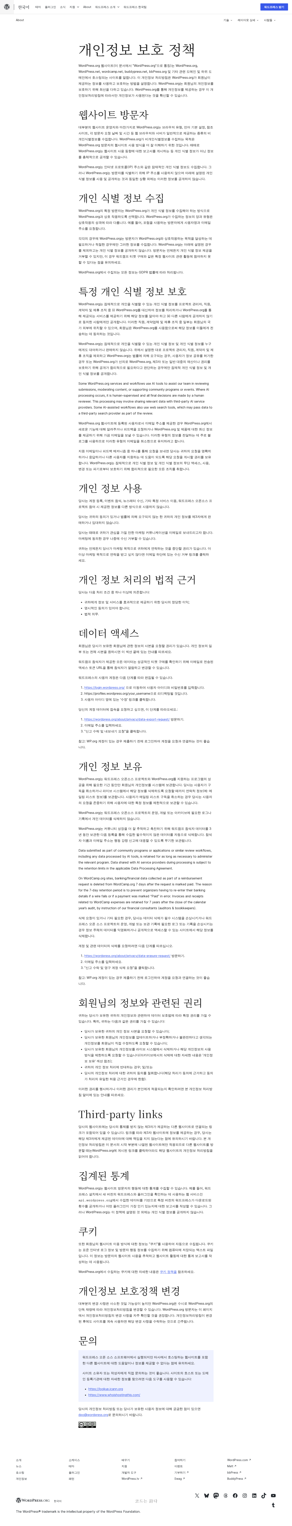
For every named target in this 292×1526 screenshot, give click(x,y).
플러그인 (74, 1472)
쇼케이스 (74, 1460)
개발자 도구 (129, 1472)
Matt (232, 1466)
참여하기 (180, 1460)
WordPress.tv (132, 1478)
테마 (71, 1466)
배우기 (126, 1460)
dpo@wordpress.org (93, 1415)
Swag (179, 1478)
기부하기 (181, 1472)
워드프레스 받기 (274, 7)
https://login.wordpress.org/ (104, 687)
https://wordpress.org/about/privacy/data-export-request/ (127, 719)
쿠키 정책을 (168, 1272)
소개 (18, 1460)
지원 (124, 1466)
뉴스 (18, 1466)
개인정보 (21, 1478)
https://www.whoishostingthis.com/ (114, 1395)
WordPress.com (239, 1460)
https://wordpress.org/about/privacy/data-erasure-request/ (127, 956)
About (20, 20)
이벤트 (178, 1466)
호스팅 (20, 1472)
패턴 (71, 1478)
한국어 (58, 1501)
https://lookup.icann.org (105, 1389)
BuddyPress (237, 1478)
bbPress (234, 1472)
